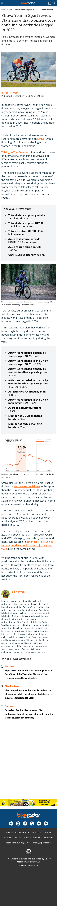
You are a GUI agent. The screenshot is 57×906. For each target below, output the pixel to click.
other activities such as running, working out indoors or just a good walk (27, 545)
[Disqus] (28, 761)
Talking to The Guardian (15, 152)
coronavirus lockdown (27, 486)
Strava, (41, 138)
